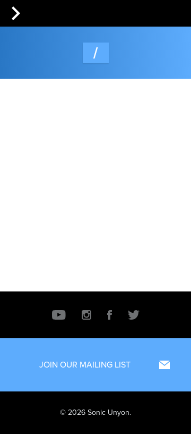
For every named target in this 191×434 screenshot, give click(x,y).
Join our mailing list (85, 365)
